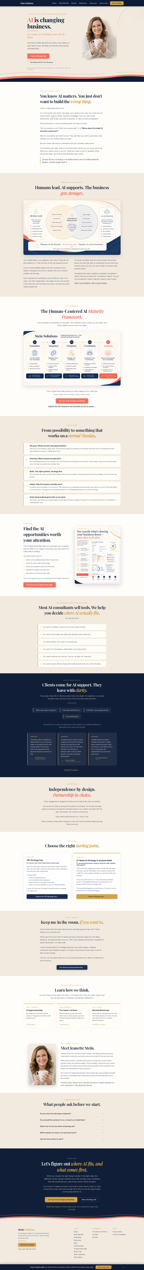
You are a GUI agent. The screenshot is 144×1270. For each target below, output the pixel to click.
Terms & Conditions (119, 1234)
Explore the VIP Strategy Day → (47, 896)
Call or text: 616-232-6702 (27, 1249)
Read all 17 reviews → (72, 770)
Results (74, 3)
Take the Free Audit (103, 1267)
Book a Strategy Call (38, 56)
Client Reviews (79, 1246)
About (54, 3)
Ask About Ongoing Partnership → (72, 967)
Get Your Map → (31, 1024)
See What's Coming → (99, 1024)
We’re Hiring (78, 1257)
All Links (95, 1237)
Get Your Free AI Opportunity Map (72, 401)
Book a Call (103, 3)
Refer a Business (79, 1254)
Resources (93, 3)
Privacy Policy (117, 1232)
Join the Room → (64, 1024)
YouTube (95, 1234)
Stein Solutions (26, 3)
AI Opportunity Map (80, 1249)
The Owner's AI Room (99, 1232)
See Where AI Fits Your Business (41, 62)
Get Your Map (117, 3)
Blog (75, 1243)
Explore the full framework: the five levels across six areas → (72, 406)
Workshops (83, 3)
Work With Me (64, 3)
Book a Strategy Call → (97, 896)
